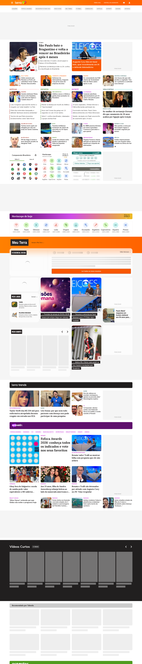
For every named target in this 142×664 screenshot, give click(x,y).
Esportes (45, 89)
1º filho (85, 123)
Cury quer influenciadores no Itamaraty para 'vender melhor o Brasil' (86, 65)
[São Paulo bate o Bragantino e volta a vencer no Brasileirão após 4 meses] (23, 71)
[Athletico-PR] (12, 166)
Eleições (85, 76)
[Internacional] (24, 175)
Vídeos (87, 432)
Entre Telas (59, 432)
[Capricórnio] (51, 176)
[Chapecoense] (12, 170)
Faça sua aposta (93, 163)
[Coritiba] (24, 170)
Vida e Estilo (108, 89)
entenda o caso (119, 123)
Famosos (26, 432)
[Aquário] (59, 176)
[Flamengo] (36, 170)
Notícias (13, 89)
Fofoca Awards (16, 432)
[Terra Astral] (126, 216)
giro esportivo (56, 92)
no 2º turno (24, 76)
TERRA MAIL (97, 2)
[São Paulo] (24, 179)
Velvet (80, 432)
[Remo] (12, 179)
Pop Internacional (15, 408)
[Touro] (51, 160)
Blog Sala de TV (48, 432)
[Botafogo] (30, 166)
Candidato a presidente (59, 76)
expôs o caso (107, 109)
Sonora (38, 432)
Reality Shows (70, 432)
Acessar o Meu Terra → (38, 242)
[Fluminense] (12, 175)
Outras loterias (79, 163)
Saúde (42, 408)
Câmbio (77, 170)
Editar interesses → (125, 252)
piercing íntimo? (88, 137)
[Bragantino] (36, 166)
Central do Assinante (111, 2)
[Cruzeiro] (30, 170)
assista (54, 137)
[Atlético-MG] (18, 166)
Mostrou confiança (120, 76)
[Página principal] (20, 2)
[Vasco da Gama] (30, 179)
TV (84, 406)
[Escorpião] (66, 168)
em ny (53, 123)
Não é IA (116, 137)
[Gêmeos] (59, 160)
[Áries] (44, 160)
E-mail (124, 2)
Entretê (75, 89)
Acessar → (34, 297)
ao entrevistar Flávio (78, 452)
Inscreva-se (23, 288)
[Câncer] (66, 160)
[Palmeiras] (36, 175)
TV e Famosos (87, 92)
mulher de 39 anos (26, 123)
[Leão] (44, 168)
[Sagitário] (44, 176)
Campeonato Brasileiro (21, 155)
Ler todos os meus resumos (91, 271)
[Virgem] (51, 168)
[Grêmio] (18, 175)
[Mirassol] (30, 175)
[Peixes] (66, 176)
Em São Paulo (25, 137)
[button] (120, 242)
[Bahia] (24, 166)
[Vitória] (36, 179)
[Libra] (59, 168)
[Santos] (18, 179)
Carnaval (12, 484)
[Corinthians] (18, 170)
